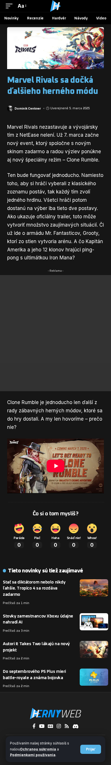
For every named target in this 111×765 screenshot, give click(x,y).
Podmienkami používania (33, 755)
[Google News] (50, 726)
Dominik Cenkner (28, 108)
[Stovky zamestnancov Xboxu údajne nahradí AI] (94, 621)
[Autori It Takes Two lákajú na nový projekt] (94, 649)
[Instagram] (58, 726)
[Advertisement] (55, 333)
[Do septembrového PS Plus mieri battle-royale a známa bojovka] (94, 677)
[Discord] (75, 726)
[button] (90, 749)
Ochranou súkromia (38, 749)
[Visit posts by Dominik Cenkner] (10, 108)
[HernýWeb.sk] (55, 6)
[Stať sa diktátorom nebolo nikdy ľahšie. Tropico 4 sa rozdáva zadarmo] (94, 587)
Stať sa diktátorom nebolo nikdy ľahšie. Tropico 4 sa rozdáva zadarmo (34, 588)
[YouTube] (42, 726)
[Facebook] (34, 726)
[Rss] (67, 726)
